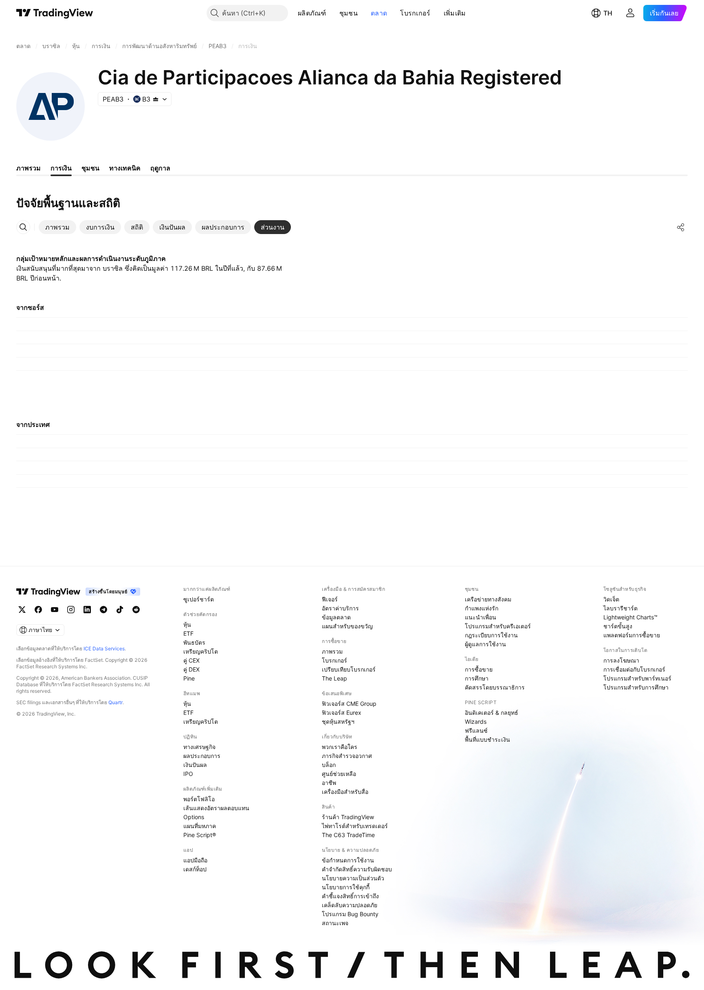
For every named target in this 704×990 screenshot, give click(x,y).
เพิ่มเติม (455, 13)
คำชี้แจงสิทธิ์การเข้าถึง (350, 896)
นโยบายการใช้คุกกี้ (346, 887)
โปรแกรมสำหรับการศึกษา (636, 687)
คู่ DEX (191, 669)
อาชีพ (329, 782)
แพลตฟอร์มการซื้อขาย (631, 635)
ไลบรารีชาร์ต (620, 608)
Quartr (115, 702)
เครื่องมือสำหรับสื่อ (345, 791)
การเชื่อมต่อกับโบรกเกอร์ (634, 669)
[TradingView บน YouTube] (54, 609)
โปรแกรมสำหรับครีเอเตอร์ (498, 626)
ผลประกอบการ (201, 755)
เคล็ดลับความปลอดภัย (349, 905)
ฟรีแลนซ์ (476, 730)
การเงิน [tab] (61, 168)
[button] (332, 13)
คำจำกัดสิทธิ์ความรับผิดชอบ (357, 869)
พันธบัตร (194, 642)
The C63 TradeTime (348, 834)
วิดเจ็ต (611, 599)
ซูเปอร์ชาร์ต (198, 599)
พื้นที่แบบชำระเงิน (487, 739)
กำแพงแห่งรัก (481, 608)
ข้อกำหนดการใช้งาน (348, 860)
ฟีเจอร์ (330, 599)
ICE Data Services (104, 648)
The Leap (334, 678)
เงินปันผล (195, 764)
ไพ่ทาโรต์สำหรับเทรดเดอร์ (355, 825)
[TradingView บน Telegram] (103, 609)
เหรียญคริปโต (200, 651)
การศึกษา (476, 678)
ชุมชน (348, 13)
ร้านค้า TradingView (348, 816)
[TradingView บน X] (22, 609)
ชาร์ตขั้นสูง (617, 626)
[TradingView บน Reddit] (136, 609)
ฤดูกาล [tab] (160, 168)
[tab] (57, 227)
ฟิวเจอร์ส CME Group (349, 703)
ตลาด (379, 13)
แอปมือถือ (195, 860)
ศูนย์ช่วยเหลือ (339, 773)
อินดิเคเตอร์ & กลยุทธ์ (491, 712)
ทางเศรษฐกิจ (199, 746)
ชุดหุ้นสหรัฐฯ (338, 721)
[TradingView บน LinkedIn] (87, 609)
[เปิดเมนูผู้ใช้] (630, 13)
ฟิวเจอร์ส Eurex (341, 712)
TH (607, 13)
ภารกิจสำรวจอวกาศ (347, 755)
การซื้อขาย (479, 669)
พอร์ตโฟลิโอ (199, 799)
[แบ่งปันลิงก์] (681, 227)
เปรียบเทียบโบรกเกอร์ (349, 669)
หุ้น (187, 624)
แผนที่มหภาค (199, 825)
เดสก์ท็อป (195, 869)
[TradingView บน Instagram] (71, 609)
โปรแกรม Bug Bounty (350, 913)
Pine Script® (199, 834)
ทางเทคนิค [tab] (125, 168)
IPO (188, 773)
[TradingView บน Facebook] (38, 609)
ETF (188, 633)
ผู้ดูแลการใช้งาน (485, 644)
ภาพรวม (332, 651)
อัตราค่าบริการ (340, 608)
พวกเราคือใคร (339, 746)
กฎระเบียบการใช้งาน (491, 635)
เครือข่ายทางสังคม (488, 599)
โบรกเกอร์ (415, 13)
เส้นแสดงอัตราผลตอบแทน (216, 807)
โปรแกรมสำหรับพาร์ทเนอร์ (637, 678)
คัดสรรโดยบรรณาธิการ (495, 687)
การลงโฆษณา (621, 660)
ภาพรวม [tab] (28, 168)
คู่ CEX (191, 660)
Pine (189, 678)
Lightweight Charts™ (630, 617)
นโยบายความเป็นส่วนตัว (353, 878)
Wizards (475, 721)
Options (193, 816)
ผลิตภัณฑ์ (312, 13)
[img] (155, 99)
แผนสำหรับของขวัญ (347, 626)
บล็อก (329, 764)
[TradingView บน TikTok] (119, 609)
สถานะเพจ (335, 922)
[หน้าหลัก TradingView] (54, 13)
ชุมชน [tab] (90, 168)
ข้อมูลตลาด (336, 617)
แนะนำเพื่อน (480, 617)
